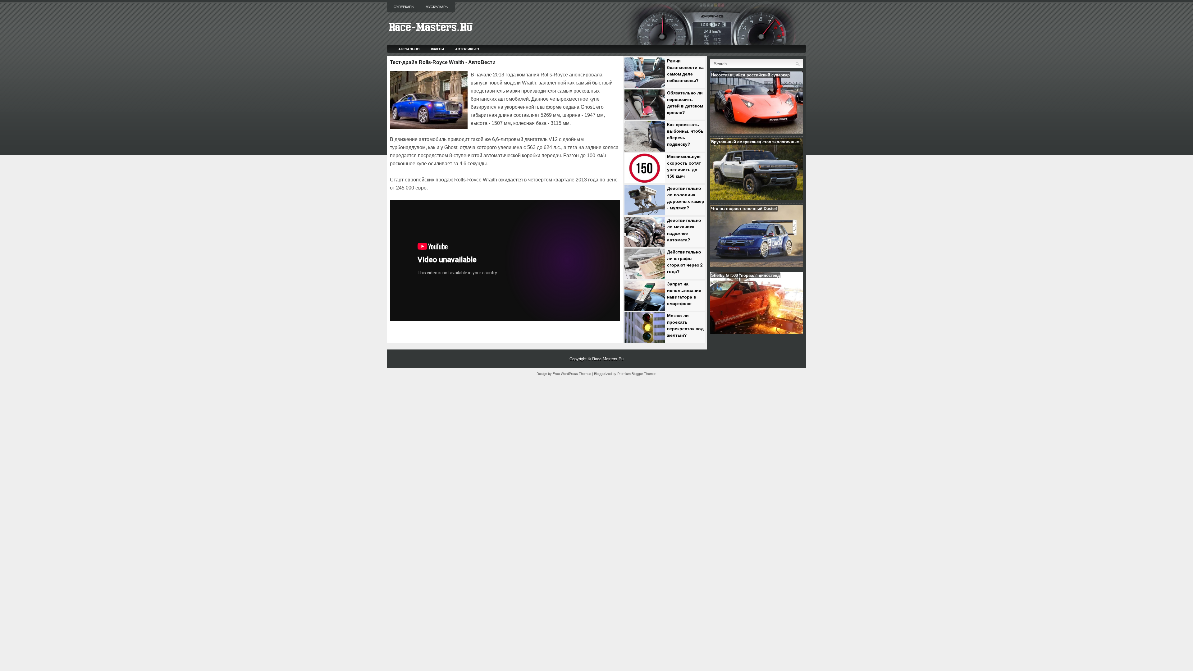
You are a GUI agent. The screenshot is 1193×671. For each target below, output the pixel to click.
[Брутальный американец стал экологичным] (756, 198)
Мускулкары (437, 7)
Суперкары (404, 7)
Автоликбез (467, 49)
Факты (437, 49)
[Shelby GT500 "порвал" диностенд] (756, 332)
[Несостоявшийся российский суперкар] (756, 132)
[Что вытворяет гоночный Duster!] (756, 265)
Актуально (409, 49)
